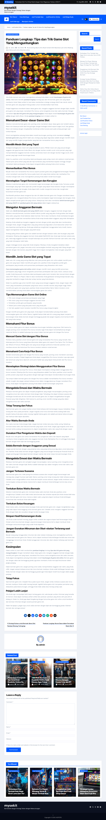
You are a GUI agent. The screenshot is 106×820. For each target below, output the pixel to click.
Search (85, 34)
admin (13, 48)
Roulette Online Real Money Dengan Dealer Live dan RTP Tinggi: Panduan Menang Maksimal (64, 682)
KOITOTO (59, 817)
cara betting (31, 48)
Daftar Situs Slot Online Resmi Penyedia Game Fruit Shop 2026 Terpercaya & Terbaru (90, 91)
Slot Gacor (13, 17)
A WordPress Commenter (87, 106)
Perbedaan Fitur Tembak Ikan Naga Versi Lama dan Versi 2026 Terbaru (90, 55)
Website (8, 739)
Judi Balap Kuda (68, 17)
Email (8, 733)
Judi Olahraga (14, 21)
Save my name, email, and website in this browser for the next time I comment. (31, 745)
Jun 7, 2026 (20, 684)
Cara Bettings (24, 17)
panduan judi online (61, 48)
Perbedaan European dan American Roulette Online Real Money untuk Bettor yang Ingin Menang (16, 682)
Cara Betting (84, 125)
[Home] (6, 19)
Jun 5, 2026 (68, 684)
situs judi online (15, 50)
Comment (9, 702)
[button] (101, 19)
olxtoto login (84, 133)
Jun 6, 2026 (44, 684)
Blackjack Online (27, 21)
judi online (40, 48)
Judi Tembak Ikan (38, 17)
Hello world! (83, 108)
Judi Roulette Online (53, 17)
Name (8, 727)
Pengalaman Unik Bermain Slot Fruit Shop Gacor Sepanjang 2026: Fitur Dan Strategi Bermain (89, 72)
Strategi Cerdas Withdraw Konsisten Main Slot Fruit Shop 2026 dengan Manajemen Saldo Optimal (90, 82)
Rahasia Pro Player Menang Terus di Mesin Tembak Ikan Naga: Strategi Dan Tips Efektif (89, 63)
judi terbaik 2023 (49, 48)
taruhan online (25, 50)
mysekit (10, 8)
